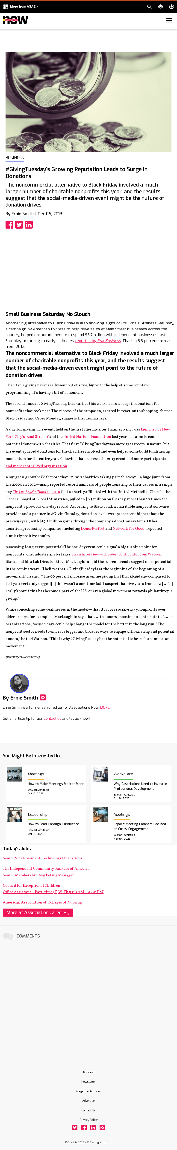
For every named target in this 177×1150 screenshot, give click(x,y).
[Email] (43, 697)
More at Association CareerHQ (38, 912)
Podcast (88, 1072)
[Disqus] (88, 998)
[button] (20, 7)
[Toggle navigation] (5, 28)
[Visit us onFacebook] (84, 1127)
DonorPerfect (93, 528)
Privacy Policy (88, 1120)
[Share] (10, 225)
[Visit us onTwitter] (74, 1127)
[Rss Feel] (102, 1127)
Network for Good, (129, 528)
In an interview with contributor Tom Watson (116, 554)
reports (36, 492)
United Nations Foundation (87, 436)
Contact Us (88, 1110)
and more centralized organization (36, 466)
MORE (105, 707)
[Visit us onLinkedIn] (93, 1127)
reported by (98, 340)
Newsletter (88, 1082)
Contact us (52, 718)
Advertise (88, 1101)
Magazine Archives (88, 1091)
